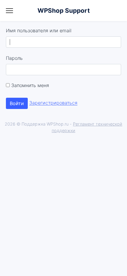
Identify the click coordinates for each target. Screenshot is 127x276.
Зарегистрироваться (53, 103)
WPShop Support (64, 10)
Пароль (14, 58)
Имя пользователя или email (38, 30)
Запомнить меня (29, 85)
